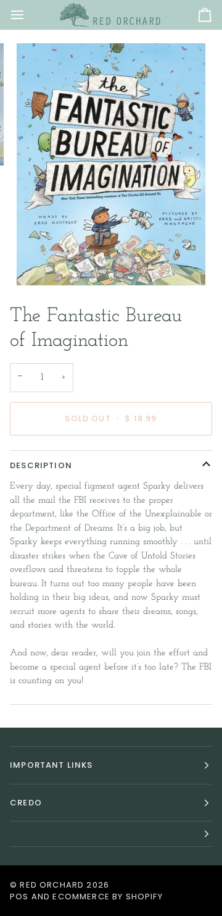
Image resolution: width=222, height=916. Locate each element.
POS (19, 896)
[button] (111, 834)
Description (41, 465)
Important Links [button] (51, 765)
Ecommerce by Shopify (107, 896)
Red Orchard (52, 885)
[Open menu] (28, 15)
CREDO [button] (26, 803)
